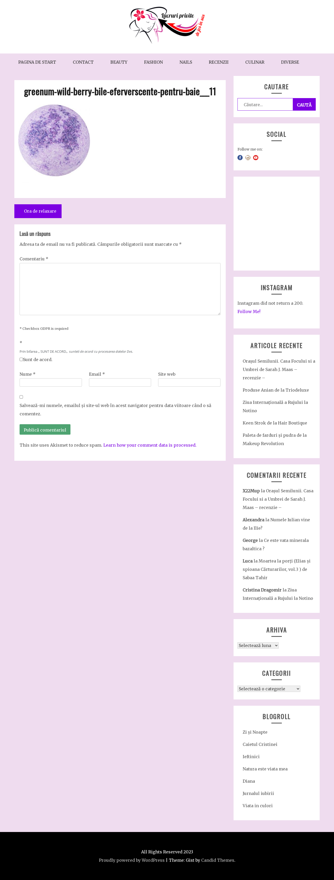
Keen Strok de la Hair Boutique (275, 423)
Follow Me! (248, 311)
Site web (166, 374)
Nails (186, 62)
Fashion (153, 62)
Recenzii (219, 62)
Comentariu (34, 258)
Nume (27, 374)
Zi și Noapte (255, 732)
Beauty (118, 62)
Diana (249, 781)
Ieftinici (251, 756)
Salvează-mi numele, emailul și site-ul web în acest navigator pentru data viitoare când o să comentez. (115, 409)
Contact (83, 62)
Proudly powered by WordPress (132, 860)
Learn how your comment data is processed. (149, 445)
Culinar (254, 62)
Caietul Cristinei (260, 744)
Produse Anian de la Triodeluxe (276, 390)
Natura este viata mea (265, 768)
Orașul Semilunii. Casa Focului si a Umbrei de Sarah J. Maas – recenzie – (279, 369)
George (250, 540)
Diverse (290, 62)
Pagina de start (37, 62)
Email (97, 374)
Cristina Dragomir (262, 589)
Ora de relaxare (40, 211)
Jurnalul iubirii (258, 793)
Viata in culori (258, 805)
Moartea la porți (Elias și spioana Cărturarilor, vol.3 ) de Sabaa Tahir (277, 569)
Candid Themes (217, 860)
